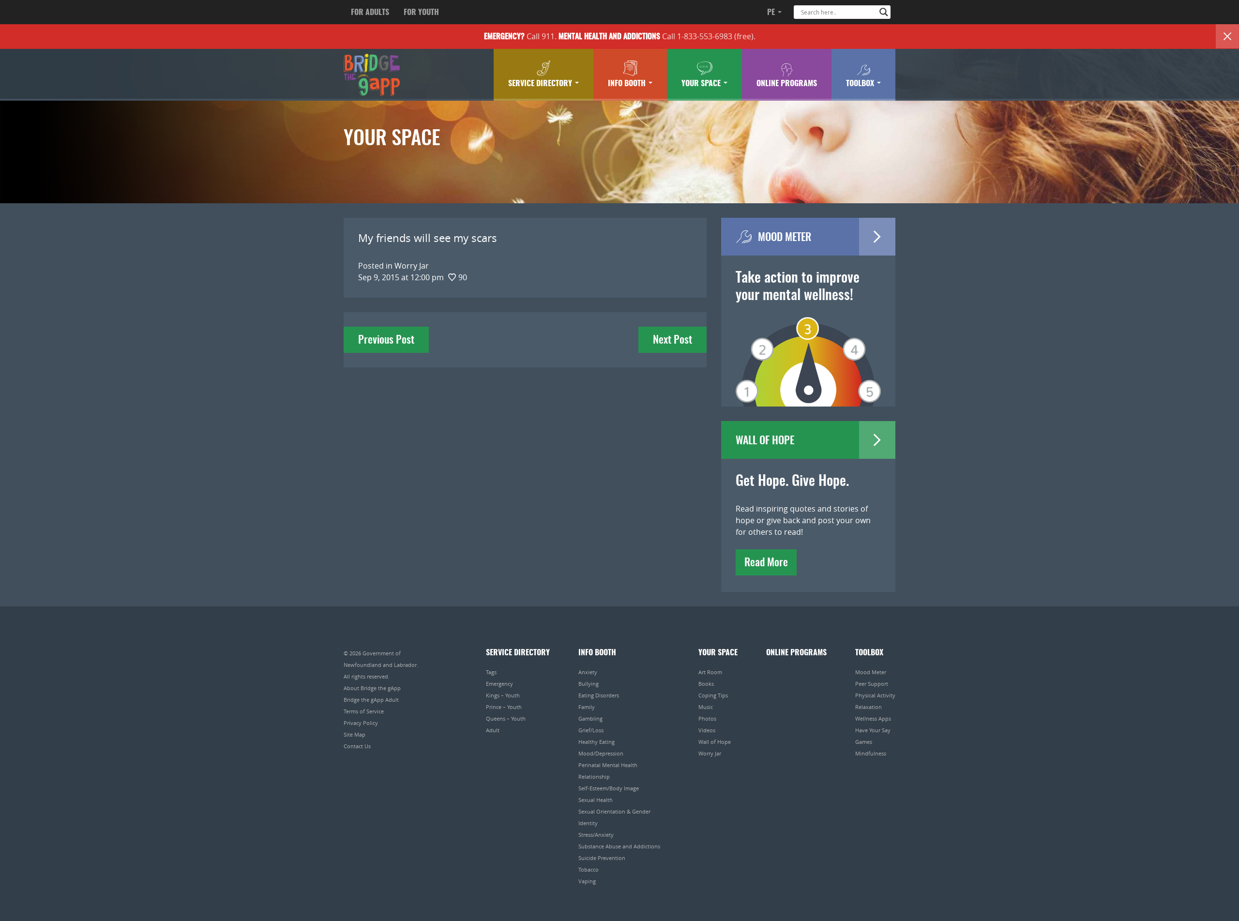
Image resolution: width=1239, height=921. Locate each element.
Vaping (587, 881)
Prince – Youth (504, 706)
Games (863, 741)
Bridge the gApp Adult (371, 699)
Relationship (594, 776)
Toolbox (861, 84)
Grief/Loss (591, 730)
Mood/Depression (600, 753)
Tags (491, 672)
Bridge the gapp (372, 75)
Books (706, 683)
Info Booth (628, 84)
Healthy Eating (596, 741)
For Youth (421, 12)
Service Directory (541, 84)
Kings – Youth (503, 695)
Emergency (499, 683)
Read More (766, 563)
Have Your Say (873, 730)
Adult (492, 730)
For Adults (370, 12)
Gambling (590, 718)
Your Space (702, 84)
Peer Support (871, 683)
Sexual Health (595, 799)
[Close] (1227, 36)
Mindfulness (870, 753)
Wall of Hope (714, 741)
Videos (706, 730)
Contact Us (357, 746)
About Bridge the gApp (372, 688)
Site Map (354, 734)
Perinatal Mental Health (607, 765)
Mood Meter (870, 672)
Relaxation (868, 706)
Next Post (672, 340)
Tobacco (588, 869)
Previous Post (386, 340)
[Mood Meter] (808, 348)
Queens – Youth (506, 718)
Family (586, 706)
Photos (707, 718)
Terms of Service (364, 711)
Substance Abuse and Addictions (619, 846)
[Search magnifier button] (884, 12)
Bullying (588, 683)
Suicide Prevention (601, 857)
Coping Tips (713, 695)
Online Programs (786, 84)
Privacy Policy (361, 722)
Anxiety (587, 672)
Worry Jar (709, 753)
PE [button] (772, 12)
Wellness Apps (873, 718)
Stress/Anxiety (596, 834)
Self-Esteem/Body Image (608, 788)
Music (705, 706)
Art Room (710, 672)
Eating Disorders (598, 695)
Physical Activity (875, 695)
